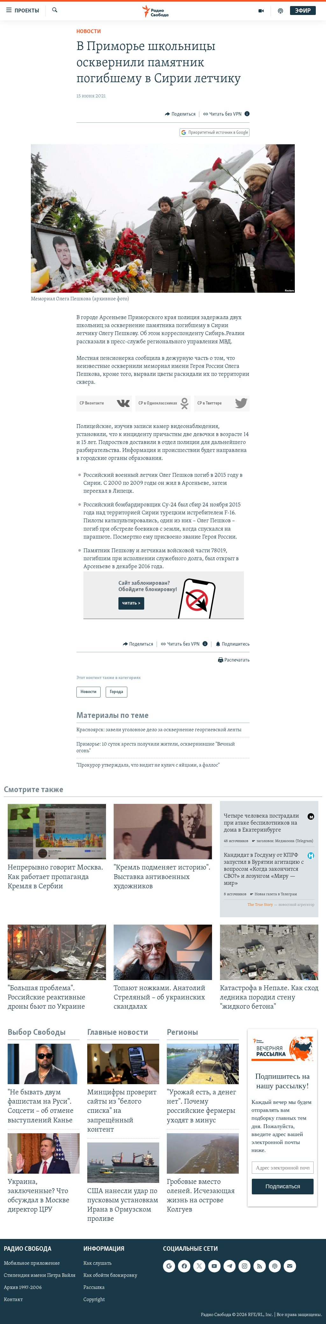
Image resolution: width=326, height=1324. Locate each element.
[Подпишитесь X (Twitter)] (199, 1266)
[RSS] (259, 1266)
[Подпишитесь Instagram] (244, 1266)
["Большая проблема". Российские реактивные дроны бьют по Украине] (57, 952)
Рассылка (94, 1288)
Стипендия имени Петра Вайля (39, 1275)
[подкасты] (280, 11)
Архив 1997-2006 (23, 1288)
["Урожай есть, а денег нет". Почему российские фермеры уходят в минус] (203, 1064)
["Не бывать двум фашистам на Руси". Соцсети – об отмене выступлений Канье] (44, 1064)
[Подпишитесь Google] (169, 1266)
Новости (88, 32)
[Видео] (261, 11)
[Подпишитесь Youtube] (214, 1266)
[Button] (180, 114)
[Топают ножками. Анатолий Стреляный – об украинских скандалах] (163, 952)
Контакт (13, 1300)
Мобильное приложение (32, 1263)
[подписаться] (290, 1266)
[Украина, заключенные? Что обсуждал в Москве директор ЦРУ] (44, 1153)
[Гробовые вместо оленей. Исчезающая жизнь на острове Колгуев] (203, 1153)
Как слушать (97, 1263)
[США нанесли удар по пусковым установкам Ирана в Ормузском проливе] (123, 1162)
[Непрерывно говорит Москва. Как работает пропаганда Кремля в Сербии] (57, 831)
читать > (131, 603)
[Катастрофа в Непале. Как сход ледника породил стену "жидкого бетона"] (269, 952)
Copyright (94, 1300)
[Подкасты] (275, 1266)
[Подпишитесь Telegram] (229, 1266)
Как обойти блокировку (110, 1275)
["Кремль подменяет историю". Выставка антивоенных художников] (163, 831)
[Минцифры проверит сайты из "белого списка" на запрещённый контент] (123, 1064)
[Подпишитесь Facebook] (184, 1266)
